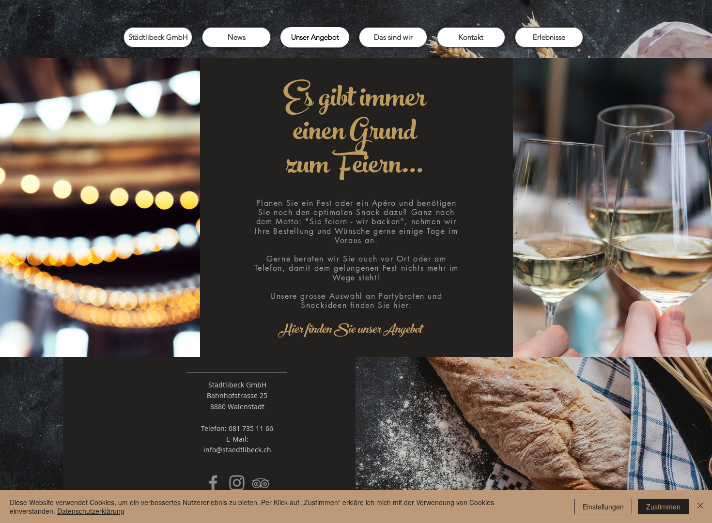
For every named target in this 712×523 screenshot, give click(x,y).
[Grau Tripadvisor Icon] (260, 483)
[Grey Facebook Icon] (213, 483)
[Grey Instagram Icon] (237, 483)
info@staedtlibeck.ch (237, 449)
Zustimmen (663, 506)
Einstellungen (603, 506)
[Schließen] (700, 506)
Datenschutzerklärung (90, 511)
